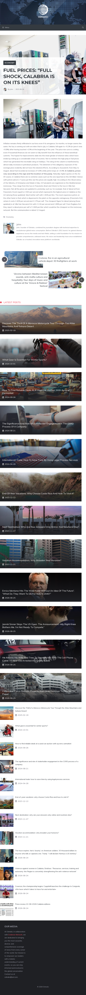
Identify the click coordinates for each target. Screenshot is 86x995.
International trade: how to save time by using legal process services (40, 460)
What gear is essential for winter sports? (24, 359)
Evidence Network (15, 935)
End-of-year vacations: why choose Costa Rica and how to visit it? (38, 493)
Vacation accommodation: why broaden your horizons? (31, 560)
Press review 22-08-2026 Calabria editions (32, 904)
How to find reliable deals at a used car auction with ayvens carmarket (43, 743)
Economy (10, 63)
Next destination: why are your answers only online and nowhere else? (40, 526)
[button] (83, 28)
